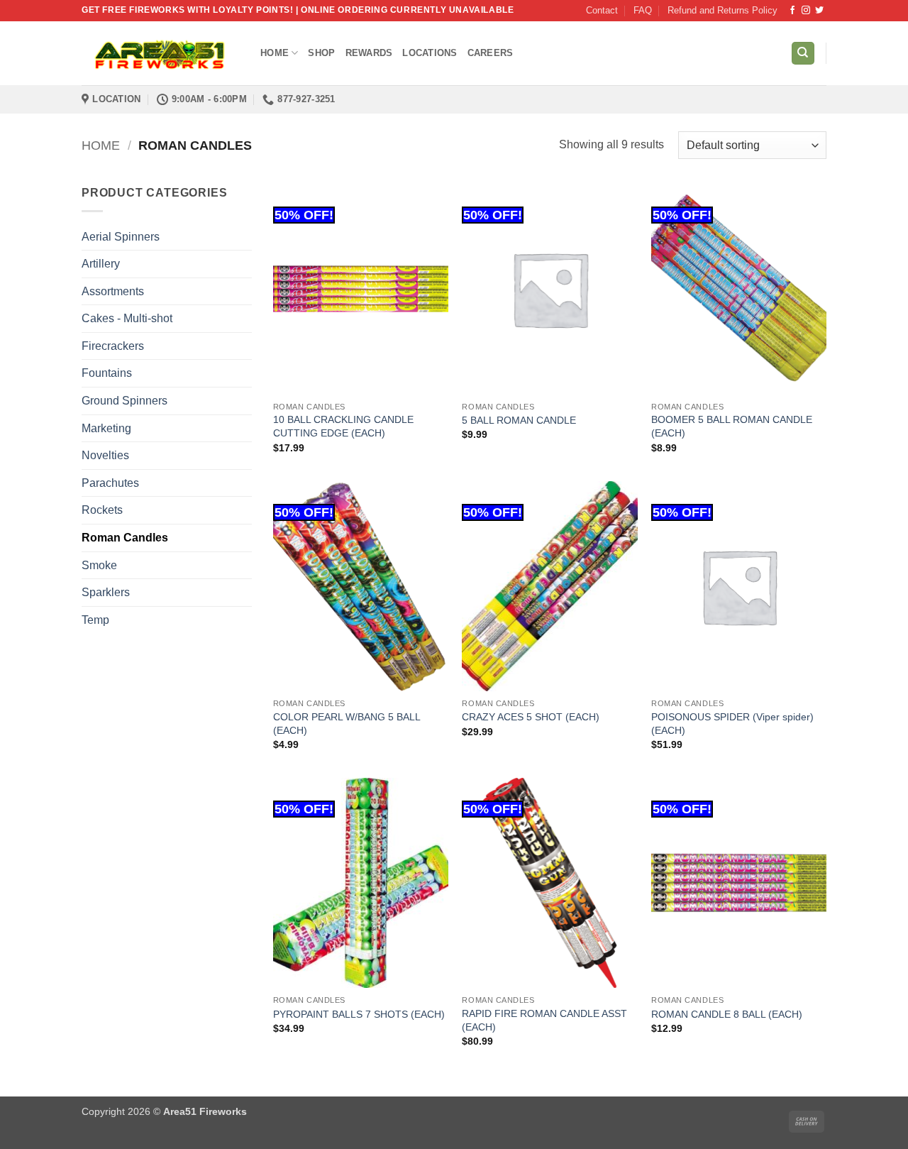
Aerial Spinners (121, 237)
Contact (602, 10)
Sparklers (106, 592)
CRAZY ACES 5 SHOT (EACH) (530, 716)
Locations (429, 53)
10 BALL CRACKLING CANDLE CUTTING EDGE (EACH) (343, 426)
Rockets (102, 510)
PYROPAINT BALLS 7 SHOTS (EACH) (359, 1014)
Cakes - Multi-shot (127, 318)
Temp (95, 620)
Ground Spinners (124, 401)
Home (274, 53)
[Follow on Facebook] (792, 11)
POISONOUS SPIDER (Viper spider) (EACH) (732, 723)
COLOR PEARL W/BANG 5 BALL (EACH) (346, 723)
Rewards (369, 53)
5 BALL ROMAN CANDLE (519, 420)
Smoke (99, 565)
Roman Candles (125, 538)
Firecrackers (113, 346)
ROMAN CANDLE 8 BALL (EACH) (726, 1014)
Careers (490, 53)
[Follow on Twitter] (819, 11)
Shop (321, 53)
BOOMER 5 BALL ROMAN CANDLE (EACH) (731, 426)
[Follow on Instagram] (806, 11)
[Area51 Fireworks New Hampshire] (160, 54)
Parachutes (110, 483)
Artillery (101, 264)
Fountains (107, 373)
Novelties (105, 455)
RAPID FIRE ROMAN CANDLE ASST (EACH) (544, 1020)
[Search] (803, 53)
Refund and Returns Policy (722, 10)
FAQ (642, 10)
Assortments (113, 291)
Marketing (106, 428)
